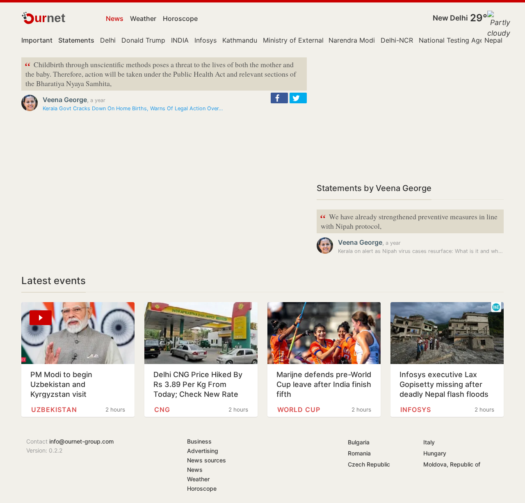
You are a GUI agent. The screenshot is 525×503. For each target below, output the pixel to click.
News (114, 18)
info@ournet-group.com (81, 441)
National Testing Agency (457, 40)
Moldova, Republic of (451, 464)
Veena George (65, 100)
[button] (279, 98)
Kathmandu (239, 40)
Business (199, 441)
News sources (206, 460)
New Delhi (450, 18)
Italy (429, 442)
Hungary (434, 453)
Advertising (202, 450)
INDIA (180, 40)
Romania (359, 453)
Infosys (205, 40)
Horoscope (180, 18)
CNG (162, 409)
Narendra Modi (352, 40)
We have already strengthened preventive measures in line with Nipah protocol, (409, 220)
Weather (143, 18)
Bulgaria (359, 442)
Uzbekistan (54, 409)
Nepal (493, 40)
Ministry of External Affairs (304, 40)
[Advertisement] (410, 114)
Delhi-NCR (397, 40)
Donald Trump (143, 40)
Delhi (108, 40)
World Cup (298, 409)
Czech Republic (369, 464)
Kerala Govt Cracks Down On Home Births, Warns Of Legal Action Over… (133, 108)
